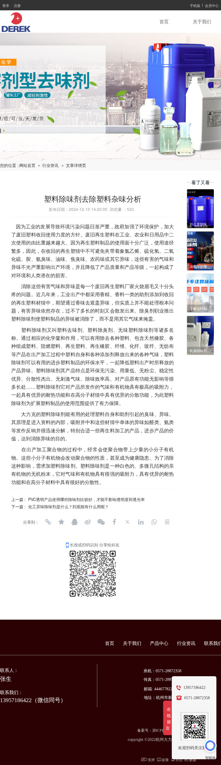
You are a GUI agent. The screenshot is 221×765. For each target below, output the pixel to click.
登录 (5, 5)
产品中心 (159, 643)
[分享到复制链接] (48, 522)
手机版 (195, 5)
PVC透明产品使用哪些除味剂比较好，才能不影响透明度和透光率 (86, 499)
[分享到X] (127, 522)
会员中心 (212, 5)
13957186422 (194, 687)
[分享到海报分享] (167, 522)
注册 (17, 5)
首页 (164, 21)
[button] (81, 155)
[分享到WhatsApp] (154, 522)
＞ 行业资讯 (49, 165)
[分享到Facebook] (114, 522)
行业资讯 (186, 643)
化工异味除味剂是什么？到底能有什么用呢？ (68, 506)
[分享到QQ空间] (61, 522)
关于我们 (202, 21)
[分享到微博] (88, 522)
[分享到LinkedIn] (141, 522)
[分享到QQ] (74, 522)
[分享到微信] (101, 522)
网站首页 (27, 165)
